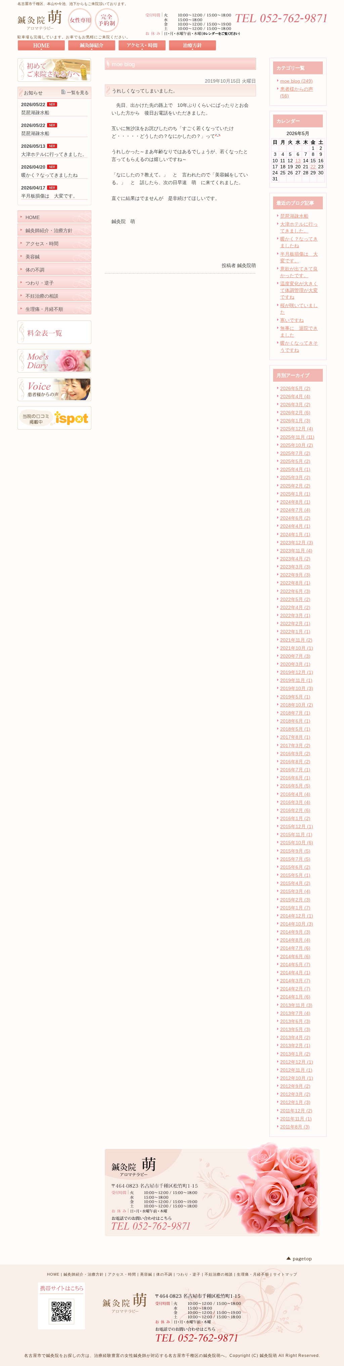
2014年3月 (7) (295, 980)
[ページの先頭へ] (306, 1258)
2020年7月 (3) (295, 656)
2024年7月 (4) (295, 510)
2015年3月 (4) (295, 891)
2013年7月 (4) (295, 1013)
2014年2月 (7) (295, 988)
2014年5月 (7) (295, 964)
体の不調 (164, 1274)
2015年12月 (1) (296, 826)
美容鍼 (146, 1274)
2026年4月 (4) (295, 396)
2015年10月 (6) (296, 842)
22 (313, 166)
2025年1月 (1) (295, 494)
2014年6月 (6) (295, 956)
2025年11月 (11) (297, 437)
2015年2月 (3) (295, 899)
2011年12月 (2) (296, 1110)
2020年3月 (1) (295, 664)
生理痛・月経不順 (253, 1274)
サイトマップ (285, 1274)
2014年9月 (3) (295, 932)
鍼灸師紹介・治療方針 (83, 1274)
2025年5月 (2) (295, 461)
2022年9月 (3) (295, 575)
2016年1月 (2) (295, 818)
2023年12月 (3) (296, 542)
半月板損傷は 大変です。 (49, 196)
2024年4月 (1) (295, 526)
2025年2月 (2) (295, 485)
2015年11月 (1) (296, 834)
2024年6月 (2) (295, 518)
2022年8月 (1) (295, 583)
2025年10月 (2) (296, 445)
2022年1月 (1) (295, 631)
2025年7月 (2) (295, 453)
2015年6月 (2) (295, 867)
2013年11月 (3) (296, 1005)
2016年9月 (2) (295, 753)
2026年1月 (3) (295, 420)
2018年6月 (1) (295, 721)
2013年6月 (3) (295, 1021)
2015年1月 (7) (295, 907)
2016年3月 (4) (295, 802)
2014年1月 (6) (295, 996)
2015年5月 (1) (295, 875)
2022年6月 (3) (295, 591)
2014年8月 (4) (295, 940)
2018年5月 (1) (295, 729)
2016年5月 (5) (295, 785)
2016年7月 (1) (295, 769)
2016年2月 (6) (295, 810)
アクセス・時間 (122, 1274)
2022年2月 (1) (295, 623)
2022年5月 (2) (295, 599)
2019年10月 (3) (296, 688)
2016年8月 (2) (295, 761)
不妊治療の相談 (219, 1274)
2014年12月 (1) (296, 916)
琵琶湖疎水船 (294, 216)
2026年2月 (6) (295, 412)
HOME (53, 1274)
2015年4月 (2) (295, 883)
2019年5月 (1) (295, 696)
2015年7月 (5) (295, 859)
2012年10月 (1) (296, 1078)
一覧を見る (78, 92)
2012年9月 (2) (295, 1086)
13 (298, 160)
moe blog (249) (296, 81)
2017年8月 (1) (295, 737)
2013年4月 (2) (295, 1037)
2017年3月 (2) (295, 745)
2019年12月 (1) (296, 672)
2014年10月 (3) (296, 924)
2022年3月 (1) (295, 615)
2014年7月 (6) (295, 948)
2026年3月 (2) (295, 404)
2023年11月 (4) (296, 550)
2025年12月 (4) (296, 428)
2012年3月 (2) (295, 1094)
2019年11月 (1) (296, 680)
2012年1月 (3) (295, 1102)
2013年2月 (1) (295, 1045)
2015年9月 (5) (295, 851)
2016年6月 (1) (295, 777)
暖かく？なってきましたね (49, 175)
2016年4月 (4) (295, 794)
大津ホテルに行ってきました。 (54, 154)
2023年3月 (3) (295, 566)
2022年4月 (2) (295, 607)
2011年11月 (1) (296, 1118)
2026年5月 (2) (295, 388)
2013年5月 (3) (295, 1029)
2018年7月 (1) (295, 713)
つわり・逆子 (188, 1274)
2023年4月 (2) (295, 558)
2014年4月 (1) (295, 972)
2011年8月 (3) (295, 1126)
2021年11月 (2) (296, 640)
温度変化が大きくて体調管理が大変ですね (299, 290)
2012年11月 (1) (296, 1070)
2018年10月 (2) (296, 705)
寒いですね (292, 320)
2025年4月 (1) (295, 469)
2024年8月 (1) (295, 502)
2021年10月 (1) (296, 648)
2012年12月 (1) (296, 1062)
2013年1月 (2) (295, 1054)
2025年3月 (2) (295, 477)
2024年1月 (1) (295, 534)
